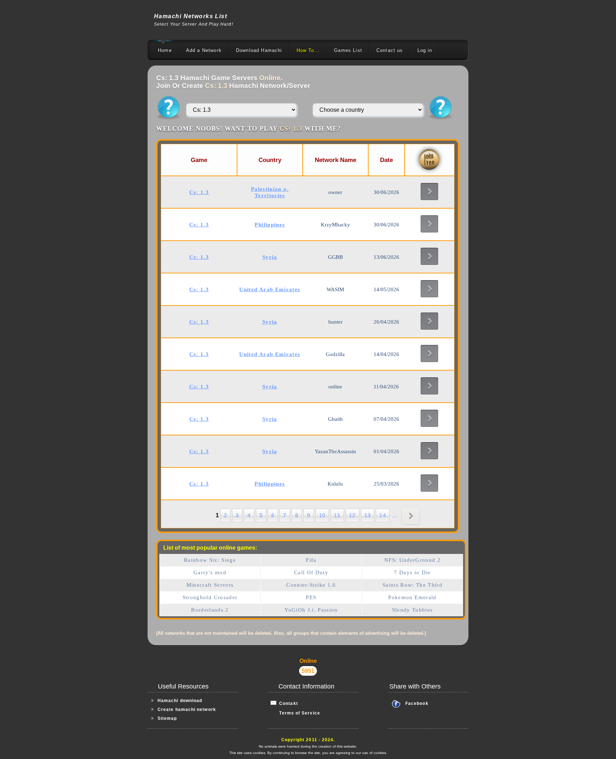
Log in (424, 50)
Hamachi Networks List (190, 16)
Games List (348, 50)
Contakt (287, 703)
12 (352, 515)
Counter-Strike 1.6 (311, 585)
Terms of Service (295, 713)
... (395, 515)
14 (382, 515)
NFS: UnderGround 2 (412, 560)
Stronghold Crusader (210, 597)
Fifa (311, 560)
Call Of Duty (311, 572)
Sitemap (167, 718)
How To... (308, 50)
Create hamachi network (187, 709)
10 (322, 515)
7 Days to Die (412, 572)
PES (311, 597)
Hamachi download (180, 700)
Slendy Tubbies (412, 610)
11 (337, 515)
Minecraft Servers (210, 585)
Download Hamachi (259, 50)
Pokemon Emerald (412, 597)
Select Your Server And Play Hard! (193, 24)
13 (367, 515)
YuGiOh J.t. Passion (311, 610)
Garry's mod (210, 572)
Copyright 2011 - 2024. (308, 739)
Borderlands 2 (210, 610)
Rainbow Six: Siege (210, 560)
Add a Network (204, 50)
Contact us (389, 50)
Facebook (416, 703)
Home (165, 50)
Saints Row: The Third (412, 585)
